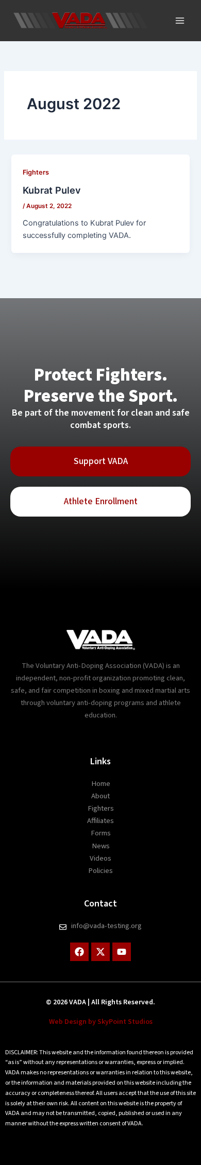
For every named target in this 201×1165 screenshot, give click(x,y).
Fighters (36, 172)
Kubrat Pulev (52, 190)
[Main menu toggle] (180, 20)
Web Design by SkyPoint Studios (101, 1022)
